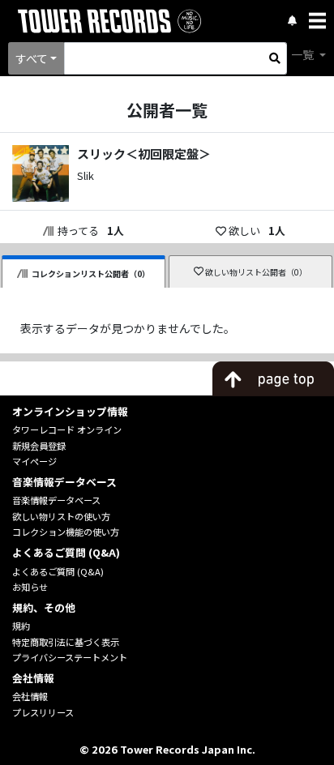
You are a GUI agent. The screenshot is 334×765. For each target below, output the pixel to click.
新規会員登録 (39, 445)
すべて (31, 58)
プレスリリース (43, 712)
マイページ (34, 461)
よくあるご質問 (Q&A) (58, 571)
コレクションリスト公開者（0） (91, 273)
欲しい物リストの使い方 (61, 516)
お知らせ (30, 586)
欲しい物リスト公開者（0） (256, 272)
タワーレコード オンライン (67, 429)
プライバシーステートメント (69, 657)
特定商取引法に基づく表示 (65, 641)
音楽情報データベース (56, 500)
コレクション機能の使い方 (65, 531)
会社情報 (30, 696)
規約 (21, 625)
